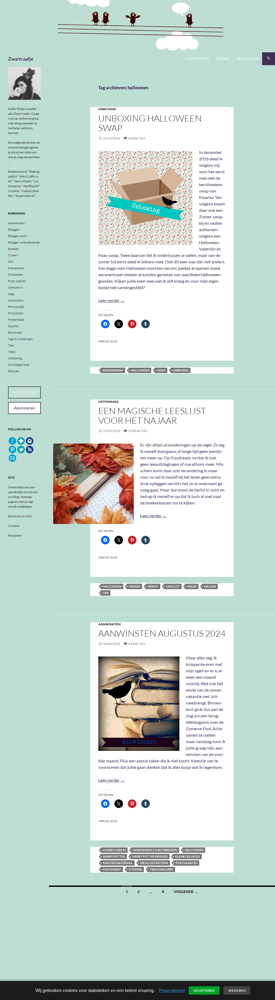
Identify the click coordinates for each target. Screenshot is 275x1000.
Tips (11, 345)
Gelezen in (15, 287)
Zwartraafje (20, 59)
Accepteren (204, 990)
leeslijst (173, 586)
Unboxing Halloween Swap (150, 123)
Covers (13, 255)
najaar (210, 586)
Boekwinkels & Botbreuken (155, 850)
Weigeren (236, 990)
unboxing (181, 370)
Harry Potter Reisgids (150, 856)
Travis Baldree (161, 869)
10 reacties (137, 431)
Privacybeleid (248, 58)
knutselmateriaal (118, 863)
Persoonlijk (16, 307)
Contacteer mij (197, 58)
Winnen (13, 371)
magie (192, 586)
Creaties (14, 526)
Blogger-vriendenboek (24, 242)
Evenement (16, 268)
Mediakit (223, 58)
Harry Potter (114, 856)
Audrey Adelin (114, 850)
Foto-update (17, 281)
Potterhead (16, 320)
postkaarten (186, 863)
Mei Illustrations (154, 863)
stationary (112, 869)
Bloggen (14, 229)
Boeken (13, 249)
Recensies (15, 332)
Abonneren (24, 407)
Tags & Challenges (20, 339)
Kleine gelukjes (187, 856)
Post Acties (15, 313)
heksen (134, 586)
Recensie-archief (20, 516)
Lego (11, 294)
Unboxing (107, 109)
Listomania (108, 402)
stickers (135, 869)
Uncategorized (18, 365)
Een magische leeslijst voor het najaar (152, 415)
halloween (140, 370)
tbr (105, 593)
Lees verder (111, 300)
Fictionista (15, 274)
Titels (12, 352)
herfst (153, 586)
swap (161, 370)
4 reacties (136, 138)
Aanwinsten (109, 624)
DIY (11, 262)
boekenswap (113, 370)
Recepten (14, 535)
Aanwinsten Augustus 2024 (162, 633)
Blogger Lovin (17, 236)
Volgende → (186, 891)
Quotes (13, 326)
